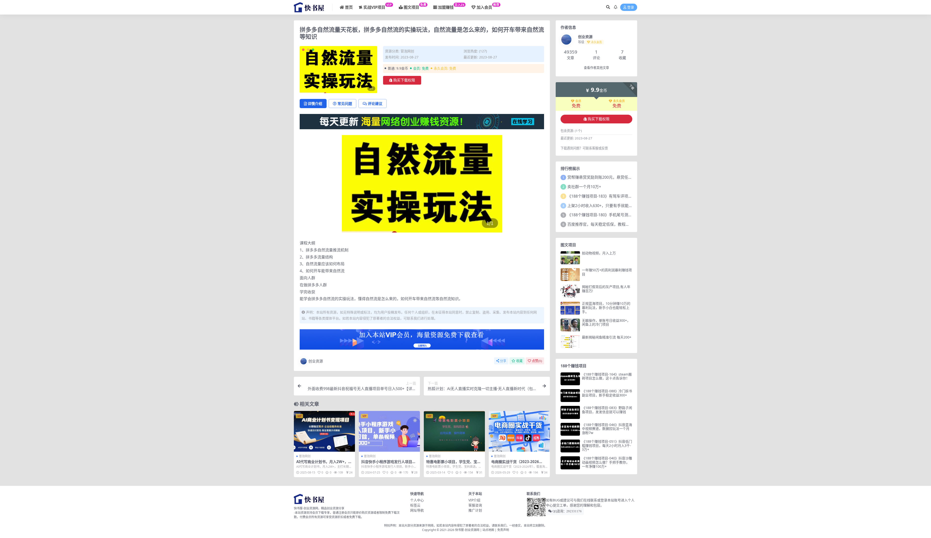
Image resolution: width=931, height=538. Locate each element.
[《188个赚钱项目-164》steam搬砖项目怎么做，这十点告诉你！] (570, 378)
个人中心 (417, 500)
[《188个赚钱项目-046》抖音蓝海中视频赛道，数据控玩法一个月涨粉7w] (570, 429)
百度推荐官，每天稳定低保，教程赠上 (600, 224)
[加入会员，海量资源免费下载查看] (422, 340)
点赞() (537, 361)
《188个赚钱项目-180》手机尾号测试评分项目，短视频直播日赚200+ (627, 214)
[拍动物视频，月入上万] (570, 257)
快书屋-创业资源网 (467, 530)
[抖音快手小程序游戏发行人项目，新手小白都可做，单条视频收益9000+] (389, 431)
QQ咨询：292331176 (567, 511)
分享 (503, 361)
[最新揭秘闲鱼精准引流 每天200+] (570, 341)
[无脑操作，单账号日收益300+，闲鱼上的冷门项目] (570, 325)
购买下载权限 (404, 80)
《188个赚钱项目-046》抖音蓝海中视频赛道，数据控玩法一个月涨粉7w (607, 428)
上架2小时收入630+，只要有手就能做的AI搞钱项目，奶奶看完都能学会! (629, 205)
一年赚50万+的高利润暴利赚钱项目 (607, 272)
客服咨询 (475, 505)
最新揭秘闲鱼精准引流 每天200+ (606, 337)
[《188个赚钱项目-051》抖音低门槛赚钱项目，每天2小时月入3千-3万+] (570, 446)
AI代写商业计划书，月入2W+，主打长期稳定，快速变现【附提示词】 (325, 463)
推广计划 (475, 510)
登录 (630, 7)
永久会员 (619, 101)
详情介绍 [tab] (315, 103)
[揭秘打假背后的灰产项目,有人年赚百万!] (570, 291)
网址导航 (417, 510)
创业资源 (315, 361)
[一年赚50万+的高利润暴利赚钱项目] (570, 274)
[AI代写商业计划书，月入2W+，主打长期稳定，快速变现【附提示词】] (324, 431)
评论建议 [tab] (375, 103)
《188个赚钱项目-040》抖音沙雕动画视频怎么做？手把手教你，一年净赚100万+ (607, 462)
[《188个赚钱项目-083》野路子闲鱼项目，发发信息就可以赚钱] (570, 412)
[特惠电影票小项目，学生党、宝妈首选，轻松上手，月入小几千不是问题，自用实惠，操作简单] (454, 431)
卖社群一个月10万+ (584, 186)
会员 (578, 101)
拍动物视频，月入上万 (599, 253)
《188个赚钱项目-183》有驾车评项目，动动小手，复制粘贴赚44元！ (627, 196)
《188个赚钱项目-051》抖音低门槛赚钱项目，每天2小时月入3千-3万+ (607, 445)
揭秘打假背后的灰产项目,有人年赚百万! (606, 288)
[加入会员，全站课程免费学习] (422, 121)
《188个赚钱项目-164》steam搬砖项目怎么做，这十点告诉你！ (607, 376)
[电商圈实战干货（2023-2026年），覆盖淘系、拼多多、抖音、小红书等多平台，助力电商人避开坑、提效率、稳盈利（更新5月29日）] (519, 431)
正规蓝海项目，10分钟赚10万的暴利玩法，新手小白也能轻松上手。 (606, 307)
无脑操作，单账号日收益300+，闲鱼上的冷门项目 (606, 322)
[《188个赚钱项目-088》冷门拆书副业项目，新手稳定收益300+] (570, 395)
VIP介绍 (474, 500)
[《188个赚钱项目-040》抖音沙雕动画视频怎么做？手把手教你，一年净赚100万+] (570, 462)
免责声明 (503, 530)
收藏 (519, 361)
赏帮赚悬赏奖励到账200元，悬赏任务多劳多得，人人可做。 (619, 177)
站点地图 (488, 530)
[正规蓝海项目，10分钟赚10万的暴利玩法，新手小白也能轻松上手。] (570, 308)
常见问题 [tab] (344, 103)
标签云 (415, 505)
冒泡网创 (407, 51)
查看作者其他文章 (596, 68)
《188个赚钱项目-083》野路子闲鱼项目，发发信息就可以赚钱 (607, 409)
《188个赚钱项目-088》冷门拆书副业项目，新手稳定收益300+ (607, 393)
